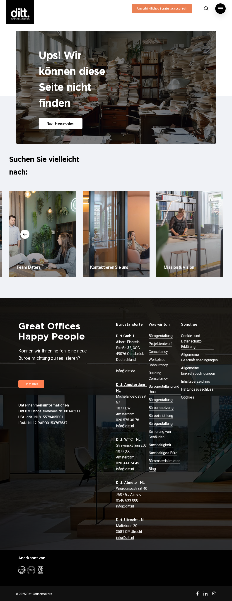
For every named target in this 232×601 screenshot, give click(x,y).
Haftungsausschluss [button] (197, 389)
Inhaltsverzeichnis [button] (195, 381)
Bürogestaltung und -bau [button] (164, 389)
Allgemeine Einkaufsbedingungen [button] (198, 371)
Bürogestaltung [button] (161, 336)
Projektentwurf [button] (160, 344)
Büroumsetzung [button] (161, 408)
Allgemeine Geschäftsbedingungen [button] (199, 357)
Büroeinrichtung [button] (161, 416)
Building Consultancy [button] (158, 376)
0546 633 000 (127, 500)
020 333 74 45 (127, 463)
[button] (220, 8)
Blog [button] (152, 469)
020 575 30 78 (127, 420)
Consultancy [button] (158, 352)
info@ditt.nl (125, 426)
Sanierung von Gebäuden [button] (160, 434)
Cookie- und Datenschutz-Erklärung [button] (191, 341)
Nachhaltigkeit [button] (160, 445)
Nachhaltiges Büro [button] (163, 453)
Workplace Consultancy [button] (158, 362)
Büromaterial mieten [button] (164, 461)
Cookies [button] (187, 397)
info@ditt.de (125, 371)
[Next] (207, 234)
